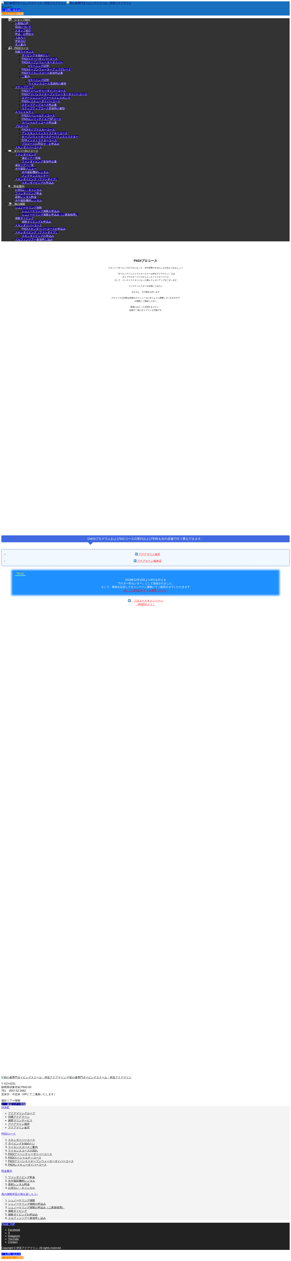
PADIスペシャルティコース (38, 115)
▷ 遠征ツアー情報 (13, 1104)
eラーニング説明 (38, 65)
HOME (5, 1107)
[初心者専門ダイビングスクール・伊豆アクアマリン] (66, 3)
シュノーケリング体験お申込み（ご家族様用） (50, 214)
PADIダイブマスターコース (38, 129)
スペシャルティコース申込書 (39, 122)
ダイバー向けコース (24, 150)
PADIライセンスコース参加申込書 (42, 73)
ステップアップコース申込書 (39, 104)
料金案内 (17, 186)
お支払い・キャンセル (28, 189)
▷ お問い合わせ (11, 10)
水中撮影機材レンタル (35, 172)
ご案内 (26, 76)
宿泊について (23, 26)
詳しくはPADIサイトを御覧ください (145, 590)
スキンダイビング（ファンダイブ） (36, 179)
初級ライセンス (24, 51)
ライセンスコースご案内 (23, 1147)
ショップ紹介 (21, 19)
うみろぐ (20, 37)
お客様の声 (21, 23)
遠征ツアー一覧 (24, 165)
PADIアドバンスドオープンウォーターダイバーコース (54, 94)
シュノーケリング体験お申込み (40, 211)
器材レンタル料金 (26, 196)
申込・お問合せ (24, 34)
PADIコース (20, 48)
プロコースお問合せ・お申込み (40, 143)
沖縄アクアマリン (19, 1116)
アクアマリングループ (21, 1113)
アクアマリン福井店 (149, 560)
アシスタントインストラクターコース (45, 133)
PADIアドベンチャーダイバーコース (44, 90)
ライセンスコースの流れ (23, 1150)
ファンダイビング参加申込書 (39, 161)
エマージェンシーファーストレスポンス (46, 97)
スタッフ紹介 (23, 30)
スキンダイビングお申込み (38, 182)
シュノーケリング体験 (28, 207)
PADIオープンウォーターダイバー (42, 62)
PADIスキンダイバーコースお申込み (44, 228)
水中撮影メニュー (26, 168)
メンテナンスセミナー (35, 175)
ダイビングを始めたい (35, 55)
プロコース (21, 126)
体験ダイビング (24, 218)
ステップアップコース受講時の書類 (43, 108)
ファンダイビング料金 (28, 193)
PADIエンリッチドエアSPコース (41, 119)
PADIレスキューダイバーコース (41, 101)
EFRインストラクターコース (39, 140)
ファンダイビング (26, 154)
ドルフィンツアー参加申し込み (34, 239)
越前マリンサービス (20, 1120)
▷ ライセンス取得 (12, 13)
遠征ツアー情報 (31, 158)
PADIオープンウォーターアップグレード (46, 69)
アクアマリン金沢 (149, 554)
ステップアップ (24, 87)
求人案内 (20, 44)
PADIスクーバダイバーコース (40, 58)
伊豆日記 (20, 41)
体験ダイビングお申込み (36, 221)
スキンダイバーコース (28, 147)
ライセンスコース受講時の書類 (47, 83)
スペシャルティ (24, 111)
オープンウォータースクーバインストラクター (50, 136)
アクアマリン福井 (19, 1124)
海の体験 (18, 204)
